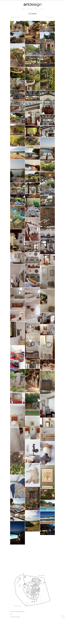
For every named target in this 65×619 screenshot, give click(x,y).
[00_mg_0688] (17, 72)
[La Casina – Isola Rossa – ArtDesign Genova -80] (47, 529)
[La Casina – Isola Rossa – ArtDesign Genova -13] (17, 171)
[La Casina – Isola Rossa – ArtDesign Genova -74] (32, 188)
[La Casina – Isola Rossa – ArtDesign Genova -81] (47, 552)
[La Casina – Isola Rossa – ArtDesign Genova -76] (32, 205)
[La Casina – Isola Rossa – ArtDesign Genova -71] (32, 404)
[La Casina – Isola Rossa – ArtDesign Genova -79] (17, 106)
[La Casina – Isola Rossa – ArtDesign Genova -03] (47, 44)
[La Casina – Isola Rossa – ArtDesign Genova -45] (47, 476)
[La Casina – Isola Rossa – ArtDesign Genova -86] (32, 554)
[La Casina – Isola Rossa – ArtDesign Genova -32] (47, 259)
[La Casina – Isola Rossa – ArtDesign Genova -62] (32, 380)
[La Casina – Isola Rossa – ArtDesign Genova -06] (32, 96)
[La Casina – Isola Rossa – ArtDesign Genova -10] (17, 129)
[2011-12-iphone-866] (17, 153)
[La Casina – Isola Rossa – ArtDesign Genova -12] (17, 95)
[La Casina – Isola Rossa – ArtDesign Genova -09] (17, 37)
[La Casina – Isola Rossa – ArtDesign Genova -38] (17, 258)
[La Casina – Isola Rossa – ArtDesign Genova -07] (32, 61)
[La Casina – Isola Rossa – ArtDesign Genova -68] (17, 398)
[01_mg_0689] (47, 61)
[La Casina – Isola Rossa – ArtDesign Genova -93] (32, 498)
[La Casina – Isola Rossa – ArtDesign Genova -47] (32, 451)
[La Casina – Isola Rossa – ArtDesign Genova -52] (32, 293)
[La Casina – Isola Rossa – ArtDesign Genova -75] (17, 188)
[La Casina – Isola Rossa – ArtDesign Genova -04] (17, 26)
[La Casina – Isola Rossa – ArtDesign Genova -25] (47, 120)
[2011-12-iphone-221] (47, 517)
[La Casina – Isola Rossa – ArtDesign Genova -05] (17, 55)
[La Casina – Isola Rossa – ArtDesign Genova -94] (47, 218)
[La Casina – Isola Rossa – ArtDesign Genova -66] (47, 429)
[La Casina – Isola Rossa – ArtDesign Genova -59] (32, 310)
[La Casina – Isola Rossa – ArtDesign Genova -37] (47, 242)
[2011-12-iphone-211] (32, 520)
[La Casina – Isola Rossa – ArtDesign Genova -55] (47, 301)
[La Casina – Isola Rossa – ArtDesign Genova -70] (47, 406)
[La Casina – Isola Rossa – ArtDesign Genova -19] (32, 176)
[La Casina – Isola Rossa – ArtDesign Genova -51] (47, 347)
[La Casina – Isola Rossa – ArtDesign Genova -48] (17, 357)
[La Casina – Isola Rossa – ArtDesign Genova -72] (17, 199)
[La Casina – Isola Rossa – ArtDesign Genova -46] (17, 439)
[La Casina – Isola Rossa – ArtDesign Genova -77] (47, 184)
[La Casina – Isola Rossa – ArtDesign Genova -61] (17, 504)
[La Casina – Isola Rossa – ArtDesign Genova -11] (32, 142)
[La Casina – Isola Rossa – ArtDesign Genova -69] (32, 345)
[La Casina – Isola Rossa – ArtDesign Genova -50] (32, 328)
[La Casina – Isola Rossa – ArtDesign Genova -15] (32, 165)
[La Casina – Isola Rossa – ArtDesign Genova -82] (17, 533)
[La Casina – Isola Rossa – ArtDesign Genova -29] (47, 102)
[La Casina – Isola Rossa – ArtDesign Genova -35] (47, 318)
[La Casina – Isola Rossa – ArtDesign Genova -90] (47, 494)
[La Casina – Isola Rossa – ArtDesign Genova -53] (17, 293)
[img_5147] (17, 84)
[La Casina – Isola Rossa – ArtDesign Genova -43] (17, 333)
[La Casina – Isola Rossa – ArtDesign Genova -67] (17, 380)
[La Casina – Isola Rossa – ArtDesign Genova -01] (47, 26)
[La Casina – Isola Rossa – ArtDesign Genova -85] (17, 550)
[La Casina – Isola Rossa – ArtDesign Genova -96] (47, 79)
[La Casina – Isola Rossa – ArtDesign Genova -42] (47, 453)
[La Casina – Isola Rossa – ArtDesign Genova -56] (47, 329)
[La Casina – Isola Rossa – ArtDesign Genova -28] (32, 131)
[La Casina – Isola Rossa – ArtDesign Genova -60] (47, 505)
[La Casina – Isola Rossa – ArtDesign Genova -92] (47, 382)
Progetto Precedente (15, 17)
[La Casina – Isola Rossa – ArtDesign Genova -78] (32, 50)
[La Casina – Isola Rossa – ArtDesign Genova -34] (32, 258)
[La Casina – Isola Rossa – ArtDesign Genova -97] (32, 79)
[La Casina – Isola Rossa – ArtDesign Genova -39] (17, 275)
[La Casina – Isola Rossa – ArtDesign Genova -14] (32, 32)
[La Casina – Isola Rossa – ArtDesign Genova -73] (17, 118)
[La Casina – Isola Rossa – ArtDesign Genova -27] (47, 131)
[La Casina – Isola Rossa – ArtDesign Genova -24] (32, 362)
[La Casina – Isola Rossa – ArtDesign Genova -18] (47, 166)
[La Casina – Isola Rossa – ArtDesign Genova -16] (47, 149)
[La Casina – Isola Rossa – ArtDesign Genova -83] (47, 540)
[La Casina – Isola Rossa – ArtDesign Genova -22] (17, 140)
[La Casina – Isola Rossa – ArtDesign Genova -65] (17, 415)
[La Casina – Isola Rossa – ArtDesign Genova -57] (17, 304)
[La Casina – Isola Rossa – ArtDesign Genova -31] (32, 246)
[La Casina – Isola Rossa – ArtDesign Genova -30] (32, 114)
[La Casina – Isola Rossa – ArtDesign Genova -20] (47, 201)
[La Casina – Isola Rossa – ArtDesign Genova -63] (47, 364)
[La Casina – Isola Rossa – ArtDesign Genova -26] (17, 515)
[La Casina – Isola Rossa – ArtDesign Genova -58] (17, 316)
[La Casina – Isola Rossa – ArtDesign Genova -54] (47, 277)
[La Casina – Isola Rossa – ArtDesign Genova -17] (32, 154)
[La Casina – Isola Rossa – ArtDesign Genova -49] (17, 486)
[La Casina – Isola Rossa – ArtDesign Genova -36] (17, 241)
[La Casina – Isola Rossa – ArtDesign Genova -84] (32, 537)
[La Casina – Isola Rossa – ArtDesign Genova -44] (32, 475)
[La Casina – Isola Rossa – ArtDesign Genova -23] (17, 217)
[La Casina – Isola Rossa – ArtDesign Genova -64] (32, 427)
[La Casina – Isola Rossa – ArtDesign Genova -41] (32, 229)
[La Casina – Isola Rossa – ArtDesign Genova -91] (17, 463)
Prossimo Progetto (50, 17)
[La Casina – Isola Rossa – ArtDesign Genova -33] (32, 275)
